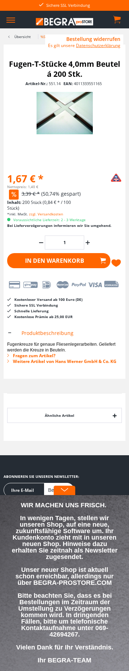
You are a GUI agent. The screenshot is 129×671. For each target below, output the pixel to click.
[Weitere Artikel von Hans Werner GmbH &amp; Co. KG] (104, 177)
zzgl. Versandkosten (46, 213)
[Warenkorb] (117, 19)
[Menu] (11, 20)
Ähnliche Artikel (59, 415)
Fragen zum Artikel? (34, 356)
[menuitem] (11, 20)
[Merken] (116, 263)
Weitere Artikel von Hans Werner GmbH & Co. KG (64, 361)
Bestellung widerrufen (93, 39)
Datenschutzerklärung (98, 45)
